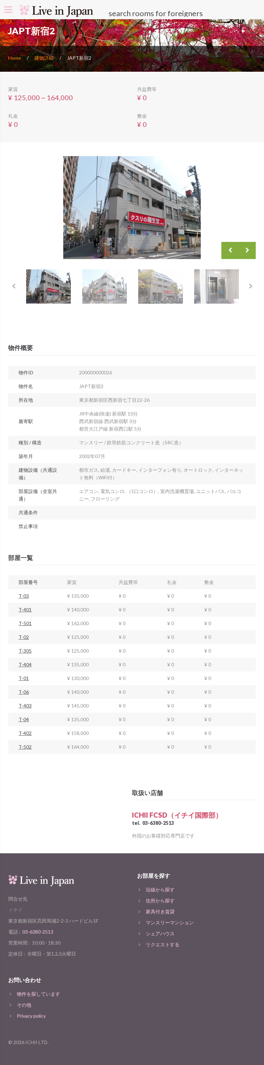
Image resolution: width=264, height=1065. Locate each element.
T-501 (25, 623)
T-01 (24, 678)
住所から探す (160, 900)
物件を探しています (38, 994)
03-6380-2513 (158, 823)
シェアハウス (160, 933)
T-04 (24, 719)
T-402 (25, 733)
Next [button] (247, 250)
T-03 (24, 596)
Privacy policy (31, 1016)
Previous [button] (230, 250)
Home (14, 58)
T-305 (25, 651)
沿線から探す (160, 889)
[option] (132, 207)
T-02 (24, 637)
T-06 (24, 692)
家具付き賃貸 (160, 911)
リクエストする (162, 944)
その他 (24, 1005)
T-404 (25, 664)
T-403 (25, 706)
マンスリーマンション (170, 922)
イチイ (15, 910)
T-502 (25, 747)
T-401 (25, 609)
